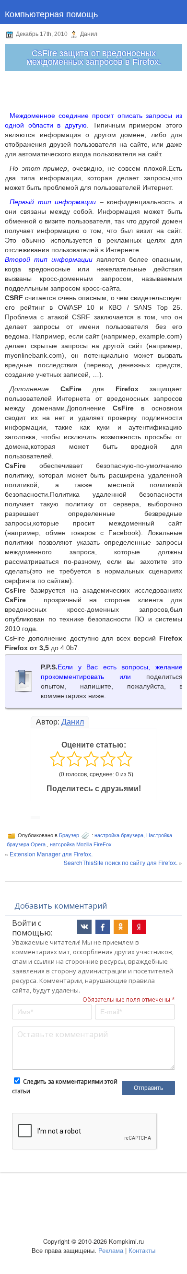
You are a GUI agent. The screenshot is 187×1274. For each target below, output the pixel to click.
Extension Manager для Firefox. (51, 854)
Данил (72, 722)
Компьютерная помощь (51, 13)
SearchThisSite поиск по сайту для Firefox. (120, 862)
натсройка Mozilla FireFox (81, 844)
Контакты (142, 1250)
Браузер (69, 835)
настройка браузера (118, 835)
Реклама (110, 1250)
